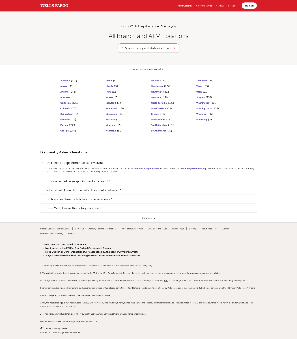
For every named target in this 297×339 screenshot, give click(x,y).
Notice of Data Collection (132, 228)
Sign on (249, 5)
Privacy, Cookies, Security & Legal (55, 228)
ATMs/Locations (185, 5)
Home (71, 233)
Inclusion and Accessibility (51, 233)
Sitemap (192, 228)
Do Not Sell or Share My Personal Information (95, 228)
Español (231, 5)
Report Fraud (178, 228)
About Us (220, 5)
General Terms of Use (157, 228)
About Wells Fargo (209, 228)
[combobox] (148, 48)
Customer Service (204, 5)
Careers (226, 228)
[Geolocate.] (121, 48)
